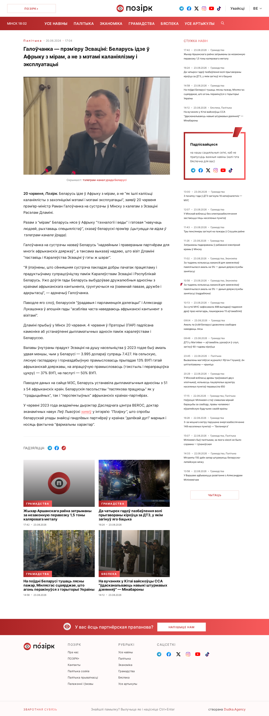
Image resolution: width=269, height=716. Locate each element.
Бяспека (170, 24)
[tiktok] (219, 8)
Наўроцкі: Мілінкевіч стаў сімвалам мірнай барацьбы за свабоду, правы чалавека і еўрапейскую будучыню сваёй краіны (209, 404)
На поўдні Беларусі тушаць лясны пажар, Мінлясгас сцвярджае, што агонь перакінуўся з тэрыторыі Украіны (214, 94)
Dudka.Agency (235, 709)
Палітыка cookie (78, 671)
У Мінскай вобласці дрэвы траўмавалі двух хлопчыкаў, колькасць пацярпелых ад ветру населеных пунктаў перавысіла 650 (209, 382)
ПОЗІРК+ (73, 658)
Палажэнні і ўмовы (80, 683)
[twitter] (196, 8)
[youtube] (211, 8)
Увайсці (237, 8)
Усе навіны (56, 24)
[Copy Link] (64, 448)
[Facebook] (57, 448)
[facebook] (189, 8)
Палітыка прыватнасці (83, 677)
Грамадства (142, 24)
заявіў (86, 412)
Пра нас (73, 652)
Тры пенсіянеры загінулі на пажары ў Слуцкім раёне (214, 231)
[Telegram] (50, 448)
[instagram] (204, 8)
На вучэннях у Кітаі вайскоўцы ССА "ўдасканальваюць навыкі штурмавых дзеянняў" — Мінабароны (213, 116)
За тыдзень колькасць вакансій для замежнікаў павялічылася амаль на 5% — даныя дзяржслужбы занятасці (213, 267)
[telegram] (182, 8)
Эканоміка (111, 24)
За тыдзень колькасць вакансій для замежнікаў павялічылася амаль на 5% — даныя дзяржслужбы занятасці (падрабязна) (213, 289)
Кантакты (74, 664)
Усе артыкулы (199, 24)
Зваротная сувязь (40, 709)
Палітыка (84, 24)
